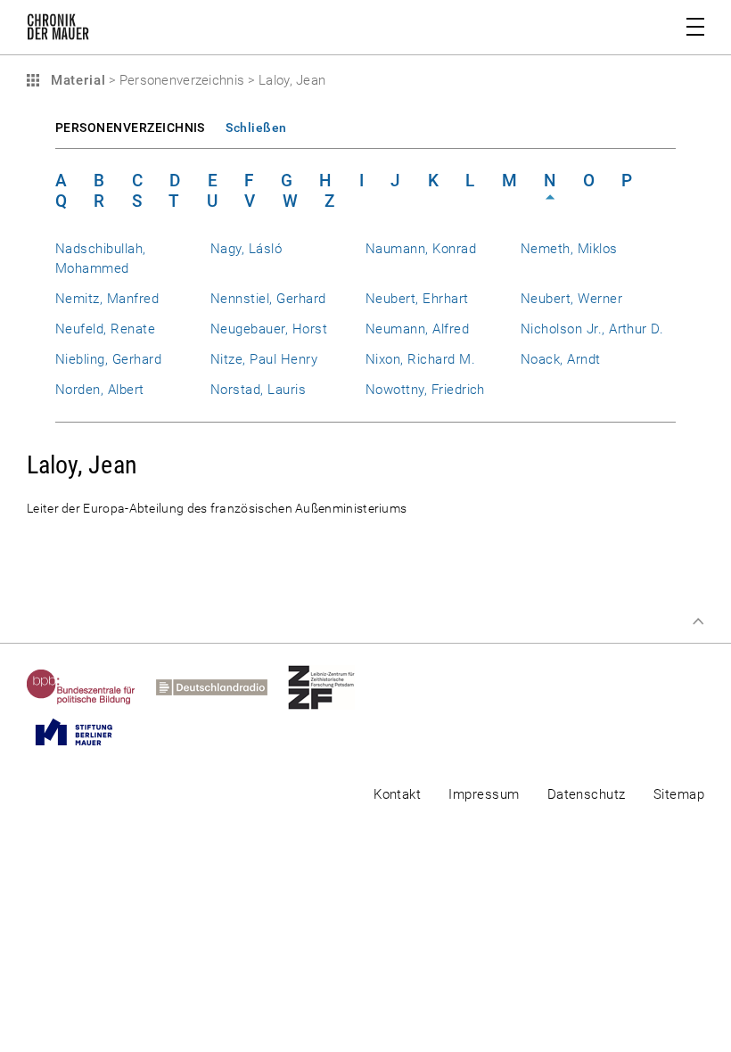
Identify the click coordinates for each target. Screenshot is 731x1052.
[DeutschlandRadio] (222, 687)
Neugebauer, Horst (268, 329)
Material (75, 80)
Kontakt (397, 794)
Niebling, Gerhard (108, 359)
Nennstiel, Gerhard (267, 299)
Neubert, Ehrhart (417, 299)
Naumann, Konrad (421, 249)
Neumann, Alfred (417, 329)
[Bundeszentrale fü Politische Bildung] (91, 687)
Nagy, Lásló (246, 249)
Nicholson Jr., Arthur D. (592, 329)
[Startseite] (58, 30)
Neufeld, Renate (105, 329)
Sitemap (678, 794)
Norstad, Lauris (258, 390)
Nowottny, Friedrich (425, 390)
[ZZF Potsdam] (331, 687)
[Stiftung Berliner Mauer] (84, 732)
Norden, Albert (99, 390)
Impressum (483, 794)
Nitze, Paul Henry (263, 359)
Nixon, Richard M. (420, 359)
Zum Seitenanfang (698, 621)
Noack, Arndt (561, 359)
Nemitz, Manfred (107, 299)
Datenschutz (586, 794)
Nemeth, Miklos (569, 249)
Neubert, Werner (571, 299)
